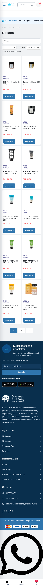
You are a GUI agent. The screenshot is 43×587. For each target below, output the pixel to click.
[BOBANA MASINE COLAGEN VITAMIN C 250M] (31, 289)
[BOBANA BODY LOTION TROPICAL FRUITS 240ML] (11, 110)
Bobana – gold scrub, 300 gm (31, 83)
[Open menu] (4, 4)
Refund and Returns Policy (13, 475)
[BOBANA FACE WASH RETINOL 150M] (11, 244)
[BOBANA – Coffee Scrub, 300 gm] (11, 65)
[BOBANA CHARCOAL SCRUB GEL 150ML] (11, 155)
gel (9, 168)
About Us (6, 465)
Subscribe (21, 372)
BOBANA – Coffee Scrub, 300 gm (11, 83)
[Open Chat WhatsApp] (21, 578)
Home (4, 28)
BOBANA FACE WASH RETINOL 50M (30, 262)
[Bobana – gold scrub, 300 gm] (31, 65)
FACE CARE (25, 77)
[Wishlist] (17, 96)
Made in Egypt (24, 21)
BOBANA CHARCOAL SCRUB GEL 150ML (10, 172)
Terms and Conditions (11, 480)
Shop (11, 28)
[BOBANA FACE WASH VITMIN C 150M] (11, 289)
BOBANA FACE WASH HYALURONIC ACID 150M (10, 218)
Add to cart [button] (9, 96)
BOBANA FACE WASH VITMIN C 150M (10, 306)
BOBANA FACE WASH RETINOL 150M (10, 262)
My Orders (6, 441)
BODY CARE (5, 77)
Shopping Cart (8, 446)
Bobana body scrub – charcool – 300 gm (30, 128)
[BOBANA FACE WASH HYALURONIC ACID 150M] (11, 199)
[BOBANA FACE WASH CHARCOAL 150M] (31, 155)
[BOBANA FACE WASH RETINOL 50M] (31, 244)
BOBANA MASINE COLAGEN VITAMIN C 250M (30, 307)
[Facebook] (10, 511)
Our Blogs (6, 470)
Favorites (6, 451)
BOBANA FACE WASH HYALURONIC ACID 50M (31, 217)
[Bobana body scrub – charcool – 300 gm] (31, 110)
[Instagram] (4, 511)
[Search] (32, 4)
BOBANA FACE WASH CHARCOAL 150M (30, 172)
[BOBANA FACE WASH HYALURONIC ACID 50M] (31, 199)
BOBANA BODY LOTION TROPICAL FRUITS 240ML (11, 128)
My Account (7, 436)
